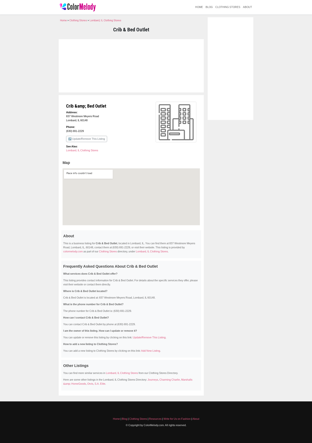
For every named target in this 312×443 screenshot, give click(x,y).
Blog (209, 7)
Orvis (90, 383)
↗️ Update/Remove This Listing (86, 138)
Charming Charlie (169, 379)
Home (199, 7)
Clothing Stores (227, 7)
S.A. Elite (100, 383)
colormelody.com (73, 251)
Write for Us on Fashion (177, 418)
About (247, 7)
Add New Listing (150, 350)
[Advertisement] (131, 66)
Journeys (153, 379)
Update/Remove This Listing (149, 337)
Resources (155, 418)
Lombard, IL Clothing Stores (105, 20)
